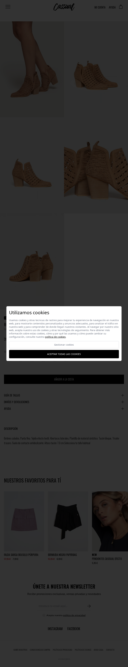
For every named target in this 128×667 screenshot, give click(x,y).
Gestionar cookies (64, 344)
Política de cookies (55, 336)
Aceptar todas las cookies (64, 354)
